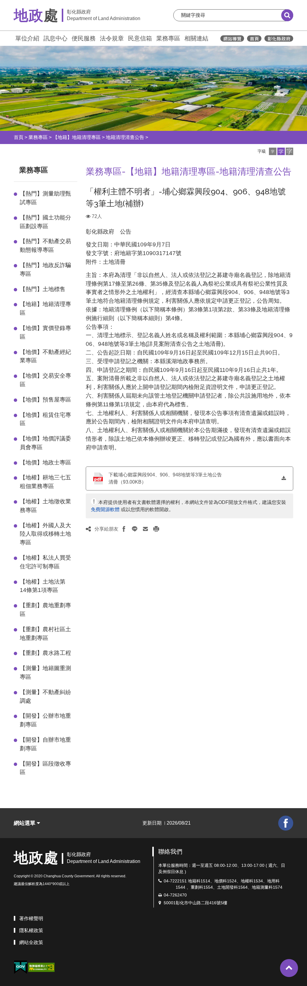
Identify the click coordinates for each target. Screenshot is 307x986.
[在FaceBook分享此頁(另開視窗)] (124, 529)
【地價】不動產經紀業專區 (45, 356)
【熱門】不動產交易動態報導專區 (45, 245)
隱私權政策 (31, 930)
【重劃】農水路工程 (45, 653)
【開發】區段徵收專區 (45, 768)
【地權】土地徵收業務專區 (45, 505)
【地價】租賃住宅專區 (45, 419)
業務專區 (168, 38)
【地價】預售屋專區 (45, 399)
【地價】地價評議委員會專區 (45, 442)
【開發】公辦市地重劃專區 (45, 720)
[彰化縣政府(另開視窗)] (278, 38)
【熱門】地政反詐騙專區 (45, 269)
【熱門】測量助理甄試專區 (45, 197)
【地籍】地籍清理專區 (77, 137)
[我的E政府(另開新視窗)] (20, 967)
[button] (272, 151)
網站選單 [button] (25, 823)
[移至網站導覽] (232, 38)
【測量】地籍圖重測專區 (45, 672)
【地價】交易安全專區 (45, 379)
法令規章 (112, 38)
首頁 (18, 137)
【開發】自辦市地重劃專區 (45, 744)
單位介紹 (27, 38)
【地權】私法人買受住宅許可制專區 (45, 562)
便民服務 (84, 38)
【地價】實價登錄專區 (45, 332)
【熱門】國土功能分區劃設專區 (45, 221)
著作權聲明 (31, 918)
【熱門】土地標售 (42, 289)
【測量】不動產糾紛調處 (45, 696)
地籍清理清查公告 (125, 137)
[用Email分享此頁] (145, 529)
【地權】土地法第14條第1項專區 (42, 585)
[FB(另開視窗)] (285, 823)
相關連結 (196, 38)
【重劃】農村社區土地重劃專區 (45, 633)
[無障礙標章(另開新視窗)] (41, 967)
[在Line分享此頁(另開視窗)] (135, 529)
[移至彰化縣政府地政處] (254, 38)
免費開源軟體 (105, 509)
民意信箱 (140, 38)
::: (11, 37)
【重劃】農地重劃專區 (45, 609)
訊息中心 (55, 38)
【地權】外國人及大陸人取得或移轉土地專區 (45, 534)
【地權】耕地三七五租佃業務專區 (45, 481)
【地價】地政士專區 (45, 462)
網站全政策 (31, 942)
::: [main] (82, 169)
